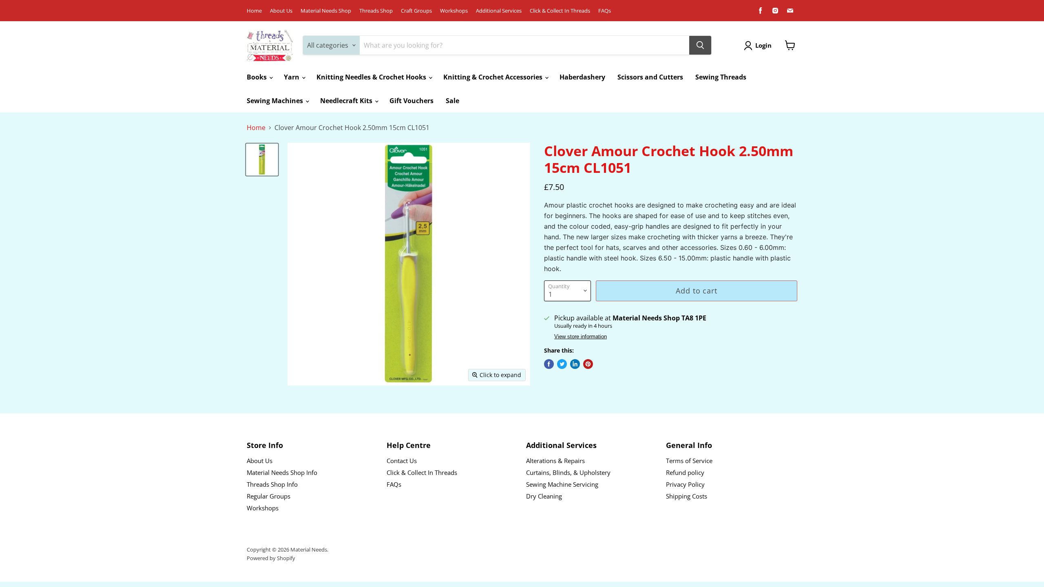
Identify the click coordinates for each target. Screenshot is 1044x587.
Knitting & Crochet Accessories (493, 77)
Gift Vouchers (411, 100)
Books (257, 77)
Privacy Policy (685, 484)
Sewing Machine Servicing (562, 484)
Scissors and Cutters (650, 77)
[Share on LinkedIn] (575, 364)
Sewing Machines (276, 100)
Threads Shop (376, 11)
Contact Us (402, 461)
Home (254, 11)
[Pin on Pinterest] (588, 364)
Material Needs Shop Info (282, 472)
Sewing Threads (720, 77)
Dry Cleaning (544, 496)
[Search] (700, 45)
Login (763, 45)
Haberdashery (582, 77)
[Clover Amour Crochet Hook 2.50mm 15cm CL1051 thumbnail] (262, 159)
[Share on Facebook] (549, 364)
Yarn (292, 77)
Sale (452, 100)
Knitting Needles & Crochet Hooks (372, 77)
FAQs (604, 11)
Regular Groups (268, 496)
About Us (281, 11)
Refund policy (685, 472)
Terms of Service (689, 461)
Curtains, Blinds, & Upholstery (568, 472)
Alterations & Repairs (555, 461)
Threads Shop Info (272, 484)
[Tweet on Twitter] (562, 364)
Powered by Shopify (271, 558)
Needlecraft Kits (347, 100)
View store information (580, 337)
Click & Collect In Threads (560, 11)
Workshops (454, 11)
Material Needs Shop (326, 11)
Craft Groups (416, 11)
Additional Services (499, 11)
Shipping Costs (686, 496)
